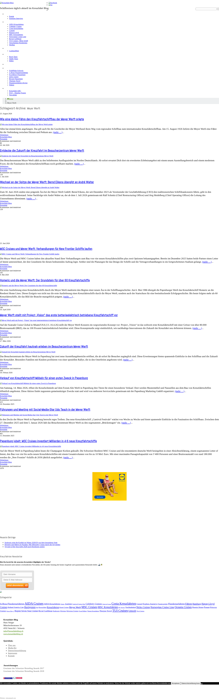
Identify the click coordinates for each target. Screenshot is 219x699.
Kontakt (11, 656)
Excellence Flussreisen (17, 75)
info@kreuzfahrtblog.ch (13, 631)
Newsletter (13, 95)
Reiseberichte (13, 64)
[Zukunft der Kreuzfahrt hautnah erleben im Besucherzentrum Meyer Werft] (27, 352)
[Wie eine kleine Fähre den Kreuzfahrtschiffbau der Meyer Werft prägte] (26, 124)
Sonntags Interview (16, 18)
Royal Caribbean (15, 39)
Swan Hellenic (83, 611)
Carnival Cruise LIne (78, 604)
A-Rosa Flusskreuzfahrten (18, 73)
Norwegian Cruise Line (17, 37)
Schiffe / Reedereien (17, 21)
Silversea (63, 611)
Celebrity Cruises (15, 26)
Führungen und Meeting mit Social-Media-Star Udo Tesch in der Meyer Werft (45, 409)
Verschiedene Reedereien (18, 43)
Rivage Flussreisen (16, 79)
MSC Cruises (89, 607)
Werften (12, 45)
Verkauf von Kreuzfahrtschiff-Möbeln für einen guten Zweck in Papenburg (44, 378)
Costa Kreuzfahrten (16, 28)
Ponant (207, 607)
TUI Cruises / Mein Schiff (18, 41)
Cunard (11, 31)
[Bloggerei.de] (17, 678)
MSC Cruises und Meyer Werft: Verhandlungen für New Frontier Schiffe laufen (46, 249)
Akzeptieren (176, 683)
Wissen (9, 88)
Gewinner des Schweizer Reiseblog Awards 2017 (23, 668)
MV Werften (121, 607)
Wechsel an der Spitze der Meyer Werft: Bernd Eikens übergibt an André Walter (47, 182)
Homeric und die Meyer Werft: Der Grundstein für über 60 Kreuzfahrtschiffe (45, 280)
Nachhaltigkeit (130, 607)
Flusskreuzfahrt (163, 604)
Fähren (11, 85)
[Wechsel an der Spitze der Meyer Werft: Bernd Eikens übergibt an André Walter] (29, 187)
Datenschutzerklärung (17, 650)
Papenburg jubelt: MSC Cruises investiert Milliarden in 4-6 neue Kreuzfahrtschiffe (48, 441)
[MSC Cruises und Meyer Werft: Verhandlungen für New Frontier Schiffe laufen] (29, 254)
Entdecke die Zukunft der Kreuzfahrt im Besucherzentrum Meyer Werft (42, 150)
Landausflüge (14, 51)
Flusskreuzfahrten (16, 68)
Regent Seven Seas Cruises (26, 611)
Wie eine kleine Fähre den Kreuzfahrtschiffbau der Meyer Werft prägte (42, 119)
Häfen (11, 61)
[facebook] (53, 3)
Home (52, 10)
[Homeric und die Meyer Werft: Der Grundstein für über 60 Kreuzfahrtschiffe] (28, 286)
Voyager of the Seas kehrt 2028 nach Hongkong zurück (25, 547)
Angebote (10, 48)
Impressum (12, 653)
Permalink (3, 139)
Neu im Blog (12, 54)
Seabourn (56, 611)
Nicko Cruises (143, 607)
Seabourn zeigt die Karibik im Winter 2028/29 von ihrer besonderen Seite (31, 543)
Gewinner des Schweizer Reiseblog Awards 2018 (23, 671)
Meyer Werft (75, 607)
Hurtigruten (30, 607)
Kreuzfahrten (53, 607)
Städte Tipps (13, 59)
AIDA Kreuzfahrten (16, 24)
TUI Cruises (120, 610)
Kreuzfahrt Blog (6, 137)
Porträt (11, 16)
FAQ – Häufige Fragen (17, 93)
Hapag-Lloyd (14, 33)
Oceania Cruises (183, 607)
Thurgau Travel (14, 81)
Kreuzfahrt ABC (15, 91)
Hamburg (196, 604)
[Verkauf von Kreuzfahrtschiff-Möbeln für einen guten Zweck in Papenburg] (28, 383)
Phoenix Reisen (197, 607)
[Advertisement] (68, 226)
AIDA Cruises (34, 603)
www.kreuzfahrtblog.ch (13, 634)
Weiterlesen (4, 135)
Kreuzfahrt (42, 607)
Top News (54, 13)
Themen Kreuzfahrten (93, 611)
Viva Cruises (140, 611)
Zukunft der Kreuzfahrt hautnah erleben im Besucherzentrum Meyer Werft (44, 346)
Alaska (62, 604)
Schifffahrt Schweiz (16, 71)
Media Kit (12, 648)
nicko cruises (13, 77)
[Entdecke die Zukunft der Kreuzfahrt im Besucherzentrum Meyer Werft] (26, 156)
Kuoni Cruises (64, 607)
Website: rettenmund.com (8, 698)
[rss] (50, 5)
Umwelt (132, 610)
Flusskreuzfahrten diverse (18, 83)
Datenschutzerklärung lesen (190, 683)
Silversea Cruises (72, 611)
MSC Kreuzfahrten (16, 35)
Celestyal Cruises (106, 604)
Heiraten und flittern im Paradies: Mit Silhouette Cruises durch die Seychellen (32, 545)
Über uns (12, 645)
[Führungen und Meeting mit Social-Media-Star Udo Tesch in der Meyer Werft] (29, 415)
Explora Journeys (150, 604)
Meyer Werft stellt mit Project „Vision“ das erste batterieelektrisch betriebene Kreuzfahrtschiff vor (59, 315)
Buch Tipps (13, 57)
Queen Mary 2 (10, 611)
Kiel (37, 607)
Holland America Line (16, 607)
